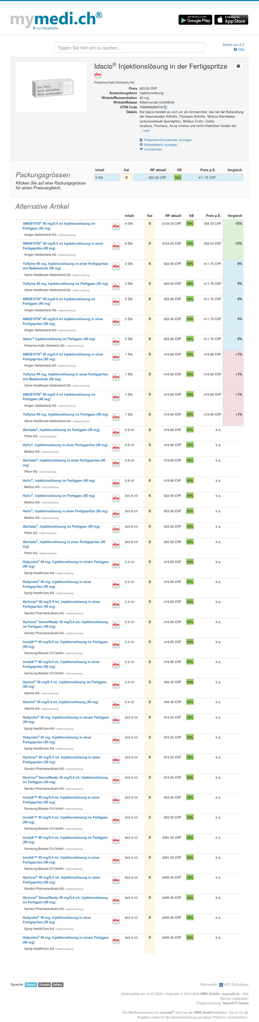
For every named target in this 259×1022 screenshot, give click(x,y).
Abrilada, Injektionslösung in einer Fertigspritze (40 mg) (64, 544)
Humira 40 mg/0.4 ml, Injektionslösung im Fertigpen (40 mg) (64, 684)
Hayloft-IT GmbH (235, 1003)
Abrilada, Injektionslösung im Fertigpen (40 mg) (61, 429)
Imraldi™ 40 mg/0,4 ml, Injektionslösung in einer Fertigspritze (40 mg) (61, 664)
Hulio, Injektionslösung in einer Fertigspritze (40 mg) (65, 444)
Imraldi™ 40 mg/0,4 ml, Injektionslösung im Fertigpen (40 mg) (65, 644)
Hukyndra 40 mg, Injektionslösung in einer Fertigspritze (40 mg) (57, 584)
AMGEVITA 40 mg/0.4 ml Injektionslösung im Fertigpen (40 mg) (59, 226)
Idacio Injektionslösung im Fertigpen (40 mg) (59, 338)
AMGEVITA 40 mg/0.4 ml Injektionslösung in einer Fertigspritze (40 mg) (63, 321)
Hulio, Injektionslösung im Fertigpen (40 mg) (59, 480)
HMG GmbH (209, 993)
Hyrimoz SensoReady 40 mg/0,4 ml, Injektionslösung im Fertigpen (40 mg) (65, 624)
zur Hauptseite (47, 28)
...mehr (145, 130)
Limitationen (153, 149)
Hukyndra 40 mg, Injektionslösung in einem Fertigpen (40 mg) (66, 564)
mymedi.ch (231, 993)
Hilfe (241, 49)
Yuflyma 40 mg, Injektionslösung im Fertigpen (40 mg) (65, 283)
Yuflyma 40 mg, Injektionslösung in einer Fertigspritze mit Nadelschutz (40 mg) (65, 266)
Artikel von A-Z (234, 44)
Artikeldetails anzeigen (160, 144)
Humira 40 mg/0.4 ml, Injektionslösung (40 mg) (60, 701)
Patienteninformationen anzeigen (168, 139)
